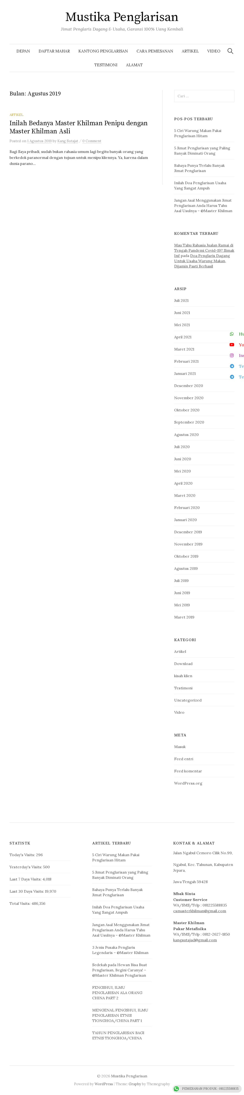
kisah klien (183, 675)
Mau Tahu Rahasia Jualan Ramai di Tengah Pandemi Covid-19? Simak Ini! (204, 250)
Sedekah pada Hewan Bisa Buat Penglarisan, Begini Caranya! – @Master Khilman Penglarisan (119, 970)
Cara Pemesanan (155, 51)
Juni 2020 (182, 458)
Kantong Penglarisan (103, 51)
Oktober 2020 (186, 410)
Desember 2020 (188, 385)
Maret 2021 (184, 349)
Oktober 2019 (186, 556)
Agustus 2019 (186, 568)
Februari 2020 (187, 507)
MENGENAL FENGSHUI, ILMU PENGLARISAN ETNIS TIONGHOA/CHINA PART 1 (120, 1015)
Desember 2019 (188, 531)
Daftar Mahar (54, 51)
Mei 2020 (182, 471)
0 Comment (91, 141)
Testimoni (105, 65)
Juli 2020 (182, 446)
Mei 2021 (182, 324)
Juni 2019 (182, 592)
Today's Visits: (23, 854)
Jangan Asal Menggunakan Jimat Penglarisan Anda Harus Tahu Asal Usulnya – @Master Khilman (203, 205)
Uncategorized (188, 700)
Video (213, 51)
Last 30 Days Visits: (27, 891)
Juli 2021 (181, 300)
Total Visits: (20, 903)
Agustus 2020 (186, 434)
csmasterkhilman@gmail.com (199, 910)
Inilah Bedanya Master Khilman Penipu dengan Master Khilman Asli (79, 127)
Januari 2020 (185, 519)
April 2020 (183, 483)
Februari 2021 (186, 361)
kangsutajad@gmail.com (195, 940)
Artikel (190, 51)
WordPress (104, 1084)
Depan (23, 51)
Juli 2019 (181, 580)
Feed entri (183, 758)
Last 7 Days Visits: (26, 879)
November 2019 (188, 544)
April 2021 (182, 337)
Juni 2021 (182, 312)
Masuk (180, 746)
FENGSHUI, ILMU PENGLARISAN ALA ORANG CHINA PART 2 (117, 992)
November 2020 (188, 397)
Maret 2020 (184, 495)
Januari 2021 (185, 373)
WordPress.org (188, 783)
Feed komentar (188, 771)
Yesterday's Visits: (26, 866)
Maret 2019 (184, 617)
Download (183, 663)
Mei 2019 (182, 605)
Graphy (135, 1084)
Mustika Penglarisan (122, 17)
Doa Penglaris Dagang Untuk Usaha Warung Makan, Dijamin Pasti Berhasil (202, 260)
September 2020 (189, 422)
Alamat (134, 65)
